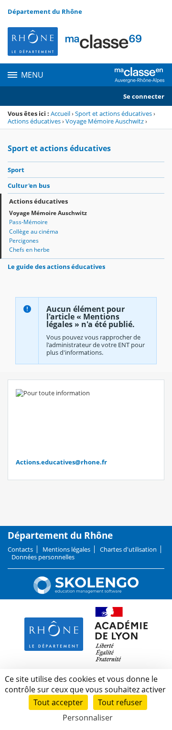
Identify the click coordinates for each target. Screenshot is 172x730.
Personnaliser (88, 717)
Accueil (60, 113)
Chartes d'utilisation (128, 549)
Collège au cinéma (33, 231)
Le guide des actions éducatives (56, 266)
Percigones (24, 240)
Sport (16, 169)
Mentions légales (66, 549)
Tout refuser (120, 702)
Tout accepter (58, 702)
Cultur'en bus (29, 185)
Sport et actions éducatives (113, 113)
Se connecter (143, 96)
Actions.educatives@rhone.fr (61, 462)
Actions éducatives (34, 121)
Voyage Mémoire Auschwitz (104, 121)
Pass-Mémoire (28, 222)
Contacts (20, 549)
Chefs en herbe (29, 250)
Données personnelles (43, 557)
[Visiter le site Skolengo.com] (86, 591)
